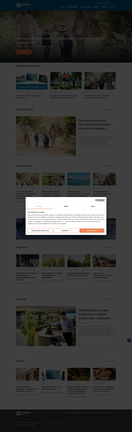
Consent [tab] (39, 206)
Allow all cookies (92, 230)
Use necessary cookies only (40, 230)
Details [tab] (66, 206)
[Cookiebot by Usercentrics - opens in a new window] (96, 200)
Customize (65, 230)
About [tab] (93, 206)
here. (63, 221)
